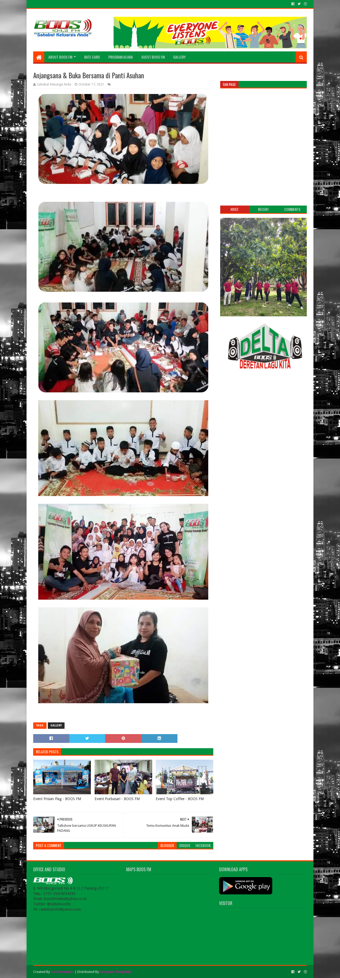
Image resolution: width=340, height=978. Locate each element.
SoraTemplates (62, 972)
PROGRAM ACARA (120, 57)
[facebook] (292, 4)
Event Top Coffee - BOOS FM (180, 799)
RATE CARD (92, 57)
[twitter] (299, 4)
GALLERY (179, 57)
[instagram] (305, 4)
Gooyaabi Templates (115, 972)
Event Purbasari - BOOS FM (117, 799)
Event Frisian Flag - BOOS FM (57, 799)
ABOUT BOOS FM (60, 57)
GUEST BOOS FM (153, 57)
